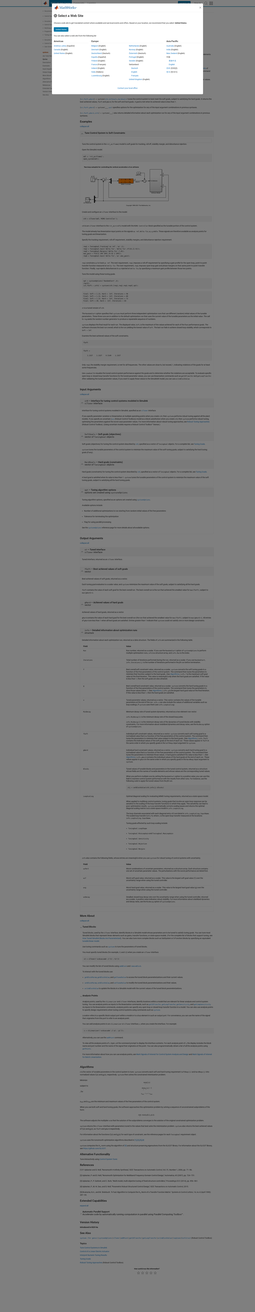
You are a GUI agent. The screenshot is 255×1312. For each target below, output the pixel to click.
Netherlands (134, 46)
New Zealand (171, 53)
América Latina (60, 46)
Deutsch (134, 68)
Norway (132, 50)
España (94, 57)
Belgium (94, 46)
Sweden (132, 61)
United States (59, 53)
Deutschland (96, 53)
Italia (93, 72)
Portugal (132, 57)
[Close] (200, 7)
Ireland (94, 68)
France (94, 64)
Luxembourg (96, 76)
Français (134, 76)
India (168, 50)
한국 (168, 72)
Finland (94, 61)
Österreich (133, 53)
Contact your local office (127, 88)
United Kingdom (135, 79)
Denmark (95, 50)
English (134, 72)
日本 (168, 68)
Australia (170, 46)
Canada (57, 50)
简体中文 (172, 61)
